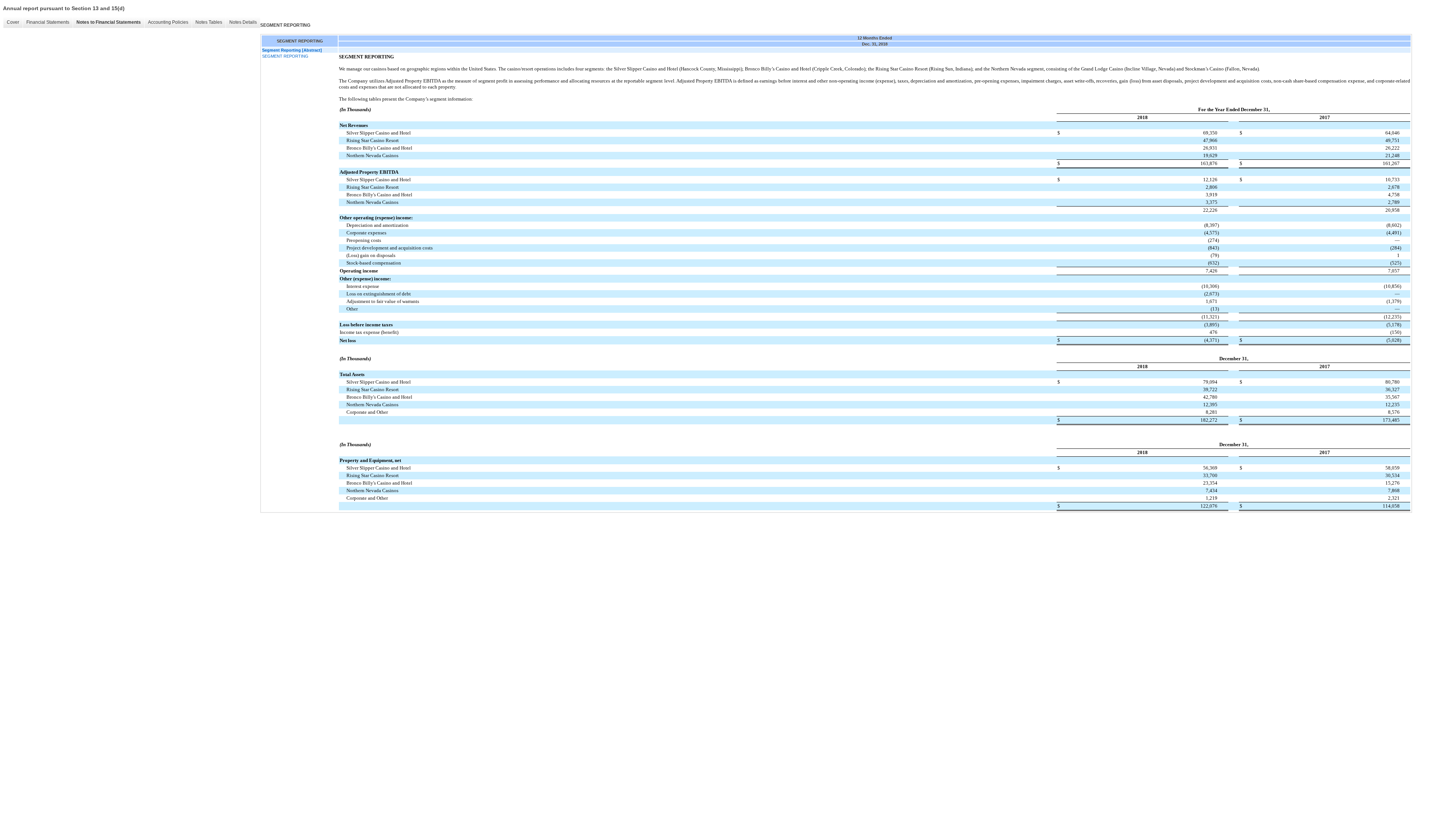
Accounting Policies (168, 22)
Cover (13, 22)
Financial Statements (47, 22)
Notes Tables (208, 22)
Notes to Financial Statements (108, 22)
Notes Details (243, 22)
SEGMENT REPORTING (285, 56)
